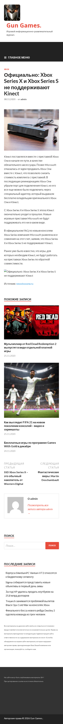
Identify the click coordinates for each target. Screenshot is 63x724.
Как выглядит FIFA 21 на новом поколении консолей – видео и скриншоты (24, 426)
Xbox (6, 69)
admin (24, 99)
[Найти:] (31, 545)
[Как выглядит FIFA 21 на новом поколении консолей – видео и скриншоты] (31, 418)
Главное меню (19, 57)
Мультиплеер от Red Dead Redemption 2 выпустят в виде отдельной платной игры (30, 347)
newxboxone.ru (24, 283)
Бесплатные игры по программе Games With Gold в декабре (30, 444)
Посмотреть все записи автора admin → (40, 509)
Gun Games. (23, 25)
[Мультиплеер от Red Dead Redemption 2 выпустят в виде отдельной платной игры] (31, 340)
